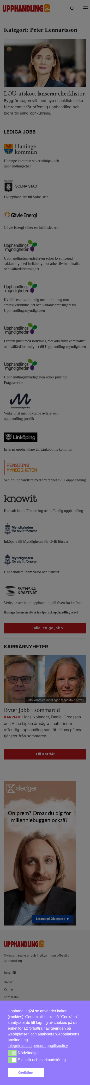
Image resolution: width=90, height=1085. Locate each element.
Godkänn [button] (25, 1072)
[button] (64, 1073)
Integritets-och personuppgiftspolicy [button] (38, 1046)
